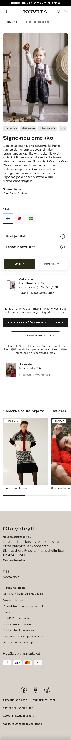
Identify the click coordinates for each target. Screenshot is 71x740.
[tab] (19, 264)
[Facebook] (24, 690)
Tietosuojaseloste (15, 700)
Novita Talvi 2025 (31, 368)
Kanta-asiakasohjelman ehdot (22, 723)
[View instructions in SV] (31, 219)
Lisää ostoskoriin (42, 293)
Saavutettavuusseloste (18, 715)
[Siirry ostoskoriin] (65, 12)
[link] (35, 369)
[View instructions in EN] (20, 219)
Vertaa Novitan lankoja (18, 642)
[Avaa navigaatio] (8, 12)
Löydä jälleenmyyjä (16, 618)
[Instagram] (47, 690)
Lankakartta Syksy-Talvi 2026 (23, 636)
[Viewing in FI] (8, 219)
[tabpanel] (35, 327)
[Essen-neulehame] (25, 454)
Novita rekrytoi (13, 599)
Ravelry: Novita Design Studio (23, 593)
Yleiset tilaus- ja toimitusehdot (23, 605)
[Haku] (58, 12)
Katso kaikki (60, 411)
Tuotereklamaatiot (14, 560)
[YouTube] (35, 690)
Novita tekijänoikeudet (18, 708)
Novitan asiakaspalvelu (17, 536)
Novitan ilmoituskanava (18, 630)
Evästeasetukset (44, 700)
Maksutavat (11, 612)
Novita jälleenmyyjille (17, 624)
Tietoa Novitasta (14, 587)
